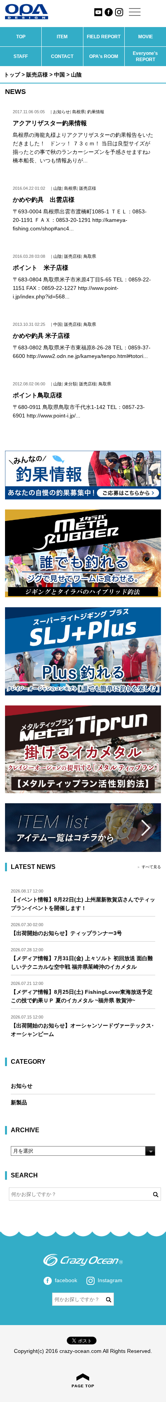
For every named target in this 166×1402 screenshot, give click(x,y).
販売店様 (37, 75)
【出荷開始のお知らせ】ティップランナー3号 (66, 933)
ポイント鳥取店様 (37, 395)
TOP (20, 36)
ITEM (62, 36)
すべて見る (151, 867)
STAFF (21, 56)
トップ (12, 75)
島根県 (78, 111)
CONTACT (62, 56)
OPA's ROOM (103, 56)
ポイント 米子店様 (40, 267)
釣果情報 (95, 111)
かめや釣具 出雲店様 (44, 199)
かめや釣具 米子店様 (41, 335)
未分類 (70, 384)
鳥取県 (89, 256)
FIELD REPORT (103, 36)
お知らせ (61, 111)
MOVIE (145, 36)
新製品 (19, 1102)
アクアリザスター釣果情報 (50, 123)
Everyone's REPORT (145, 56)
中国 (59, 75)
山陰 (57, 188)
